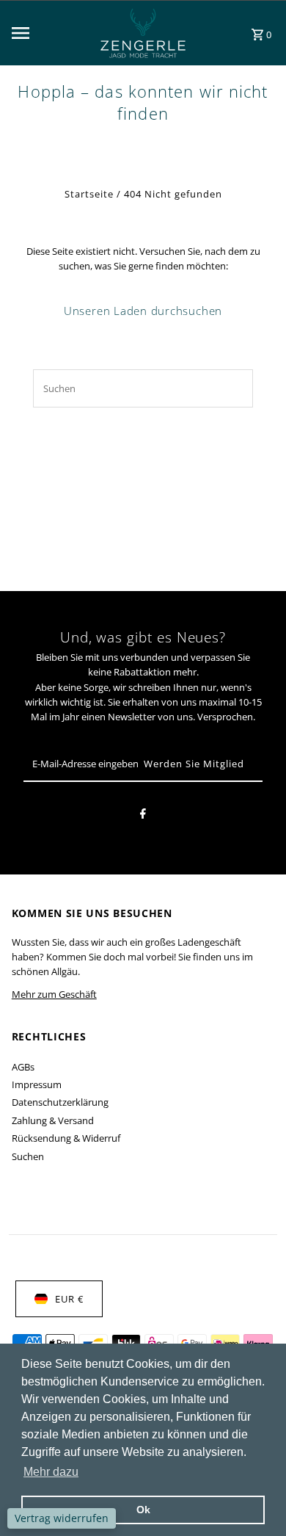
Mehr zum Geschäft (54, 994)
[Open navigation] (44, 33)
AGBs (23, 1066)
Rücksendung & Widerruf (66, 1138)
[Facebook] (143, 815)
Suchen (28, 1156)
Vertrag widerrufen (62, 1518)
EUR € (69, 1298)
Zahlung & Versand (53, 1120)
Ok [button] (143, 1509)
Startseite (89, 193)
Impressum (37, 1084)
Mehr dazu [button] (50, 1472)
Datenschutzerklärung (60, 1102)
